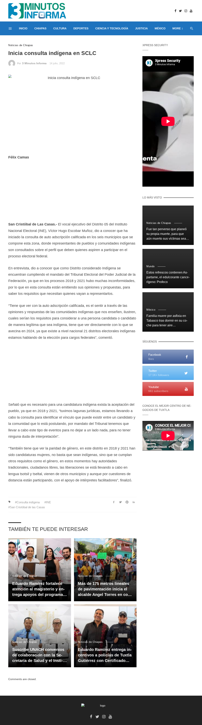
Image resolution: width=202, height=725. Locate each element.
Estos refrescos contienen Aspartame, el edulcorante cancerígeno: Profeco (168, 277)
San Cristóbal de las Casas (27, 507)
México (160, 28)
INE (48, 502)
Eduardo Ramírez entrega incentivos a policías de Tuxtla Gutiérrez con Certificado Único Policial (105, 655)
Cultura (59, 28)
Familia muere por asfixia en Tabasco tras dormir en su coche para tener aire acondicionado (166, 321)
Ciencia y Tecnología (111, 28)
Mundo (150, 266)
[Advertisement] (72, 193)
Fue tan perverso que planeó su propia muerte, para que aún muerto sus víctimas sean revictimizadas (167, 234)
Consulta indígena (28, 502)
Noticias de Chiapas (20, 45)
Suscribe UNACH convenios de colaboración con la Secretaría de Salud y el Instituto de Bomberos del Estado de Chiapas (38, 655)
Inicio (23, 28)
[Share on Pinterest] (127, 502)
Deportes (80, 28)
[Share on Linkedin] (134, 502)
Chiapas (40, 28)
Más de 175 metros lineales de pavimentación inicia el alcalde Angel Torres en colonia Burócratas (103, 589)
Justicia (141, 28)
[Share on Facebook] (114, 502)
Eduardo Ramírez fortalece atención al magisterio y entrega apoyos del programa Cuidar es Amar (38, 589)
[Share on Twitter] (120, 502)
